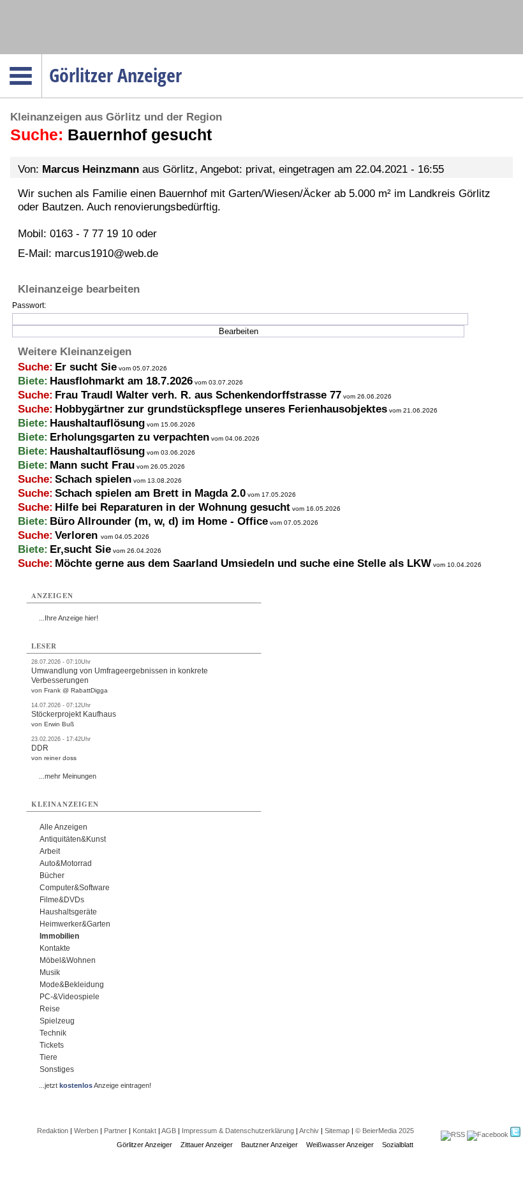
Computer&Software (75, 887)
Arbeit (50, 851)
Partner (115, 1130)
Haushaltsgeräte (68, 912)
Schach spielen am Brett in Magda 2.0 (150, 493)
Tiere (48, 1057)
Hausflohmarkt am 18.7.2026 (121, 381)
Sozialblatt (397, 1144)
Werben (86, 1130)
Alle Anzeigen (63, 827)
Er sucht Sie (86, 367)
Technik (53, 1033)
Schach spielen (93, 479)
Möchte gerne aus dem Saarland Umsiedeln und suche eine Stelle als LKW (243, 563)
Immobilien (59, 936)
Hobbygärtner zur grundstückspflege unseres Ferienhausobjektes (221, 409)
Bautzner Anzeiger (269, 1144)
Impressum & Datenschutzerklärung (238, 1130)
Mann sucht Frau (92, 465)
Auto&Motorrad (66, 863)
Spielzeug (57, 1021)
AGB (168, 1130)
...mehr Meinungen (67, 776)
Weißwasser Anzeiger (340, 1144)
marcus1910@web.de (106, 253)
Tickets (52, 1045)
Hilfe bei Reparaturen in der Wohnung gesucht (172, 507)
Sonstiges (57, 1069)
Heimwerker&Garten (75, 924)
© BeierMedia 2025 (384, 1130)
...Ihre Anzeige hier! (68, 618)
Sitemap (337, 1130)
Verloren (78, 535)
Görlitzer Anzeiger (144, 1144)
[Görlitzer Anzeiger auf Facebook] (487, 1134)
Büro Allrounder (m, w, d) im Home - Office (159, 521)
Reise (50, 1009)
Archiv (309, 1130)
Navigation (41, 58)
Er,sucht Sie (80, 549)
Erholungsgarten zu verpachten (129, 437)
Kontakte (55, 948)
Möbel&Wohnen (68, 960)
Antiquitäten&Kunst (73, 839)
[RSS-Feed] (453, 1134)
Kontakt (144, 1130)
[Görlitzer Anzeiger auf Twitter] (515, 1134)
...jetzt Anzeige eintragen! (95, 1085)
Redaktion (52, 1130)
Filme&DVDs (62, 900)
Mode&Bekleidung (72, 984)
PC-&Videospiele (69, 997)
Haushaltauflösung (97, 423)
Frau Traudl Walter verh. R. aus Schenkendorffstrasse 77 (198, 395)
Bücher (52, 875)
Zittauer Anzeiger (206, 1144)
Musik (50, 972)
